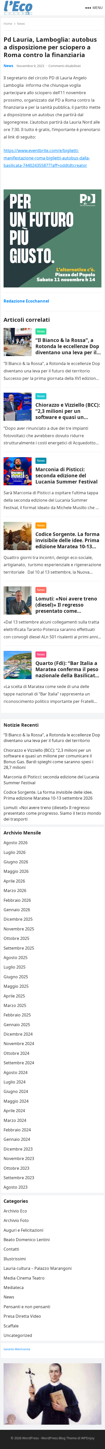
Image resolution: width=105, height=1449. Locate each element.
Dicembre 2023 (18, 1149)
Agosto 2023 (16, 1187)
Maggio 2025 (16, 986)
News (21, 24)
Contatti (11, 1249)
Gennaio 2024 (17, 1139)
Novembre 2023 (19, 1158)
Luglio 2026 (14, 852)
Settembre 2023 (19, 1177)
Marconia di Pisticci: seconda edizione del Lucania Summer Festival (66, 475)
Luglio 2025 (14, 967)
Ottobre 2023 (16, 1168)
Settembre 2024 (19, 1063)
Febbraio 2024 (17, 1130)
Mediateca (14, 1287)
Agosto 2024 (16, 1072)
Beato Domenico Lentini (27, 1239)
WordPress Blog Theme (59, 1438)
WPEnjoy (88, 1438)
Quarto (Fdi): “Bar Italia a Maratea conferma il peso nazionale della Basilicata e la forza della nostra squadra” (66, 675)
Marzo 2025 (15, 1005)
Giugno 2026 (16, 862)
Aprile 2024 (14, 1110)
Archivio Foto (16, 1220)
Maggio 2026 (16, 871)
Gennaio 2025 (17, 1024)
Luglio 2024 (14, 1082)
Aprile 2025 (14, 996)
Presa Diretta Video (22, 1316)
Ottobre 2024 (16, 1053)
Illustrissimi (15, 1259)
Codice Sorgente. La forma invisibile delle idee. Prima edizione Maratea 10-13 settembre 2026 (67, 543)
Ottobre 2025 (16, 938)
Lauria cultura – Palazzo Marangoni (38, 1268)
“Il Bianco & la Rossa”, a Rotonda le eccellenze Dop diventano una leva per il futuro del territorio (67, 349)
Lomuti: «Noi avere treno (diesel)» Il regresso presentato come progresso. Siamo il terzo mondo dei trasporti (66, 611)
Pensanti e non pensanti (27, 1307)
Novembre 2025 (19, 929)
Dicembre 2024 (18, 1034)
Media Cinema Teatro (24, 1278)
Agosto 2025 (16, 957)
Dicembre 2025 (18, 919)
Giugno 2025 (16, 977)
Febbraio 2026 (17, 900)
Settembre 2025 (19, 948)
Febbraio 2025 (17, 1015)
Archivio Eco (15, 1211)
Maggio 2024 (16, 1101)
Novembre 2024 (19, 1043)
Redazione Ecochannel (26, 301)
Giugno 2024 (16, 1091)
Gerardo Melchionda (17, 1349)
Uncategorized (18, 1335)
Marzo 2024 (15, 1120)
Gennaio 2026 (17, 910)
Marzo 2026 (15, 890)
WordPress (30, 1438)
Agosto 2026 (16, 842)
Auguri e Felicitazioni (23, 1230)
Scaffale (11, 1326)
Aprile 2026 (14, 881)
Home (8, 24)
